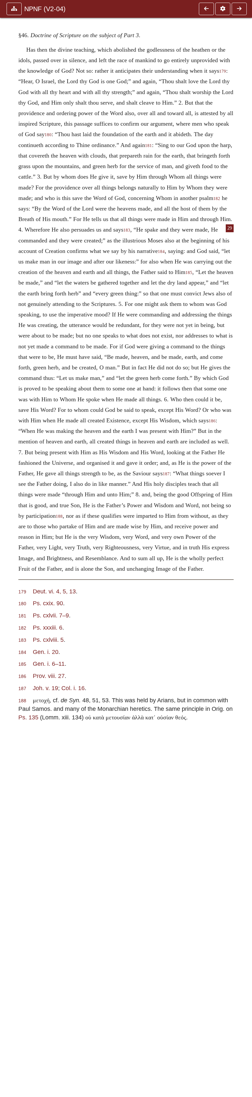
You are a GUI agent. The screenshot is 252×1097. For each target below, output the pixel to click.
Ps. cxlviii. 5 (48, 639)
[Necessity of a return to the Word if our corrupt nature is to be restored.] (239, 9)
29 (229, 228)
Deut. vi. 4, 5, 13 (54, 591)
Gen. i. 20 (45, 651)
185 (188, 272)
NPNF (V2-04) (45, 8)
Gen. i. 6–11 (49, 663)
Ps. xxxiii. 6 (47, 627)
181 (148, 145)
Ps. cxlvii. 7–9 (51, 615)
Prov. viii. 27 (49, 675)
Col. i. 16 (73, 688)
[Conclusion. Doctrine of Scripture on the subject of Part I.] (206, 9)
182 (216, 198)
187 (166, 474)
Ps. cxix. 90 (48, 603)
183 (126, 230)
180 (48, 135)
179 (222, 71)
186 (212, 421)
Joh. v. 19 (45, 688)
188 (59, 516)
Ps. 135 (28, 717)
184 (161, 251)
